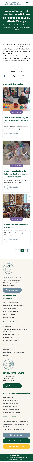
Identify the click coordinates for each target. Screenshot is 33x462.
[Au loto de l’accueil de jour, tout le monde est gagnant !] (16, 88)
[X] (14, 75)
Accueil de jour (16, 112)
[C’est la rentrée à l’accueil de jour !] (16, 195)
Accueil (5, 25)
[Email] (23, 75)
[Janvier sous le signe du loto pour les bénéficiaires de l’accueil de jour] (16, 142)
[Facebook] (4, 75)
